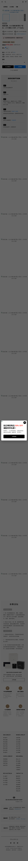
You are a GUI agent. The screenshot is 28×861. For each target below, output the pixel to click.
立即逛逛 (14, 436)
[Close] (24, 422)
